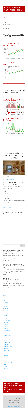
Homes (7, 17)
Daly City (6, 306)
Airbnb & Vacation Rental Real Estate (13, 250)
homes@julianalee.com (14, 406)
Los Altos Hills (7, 320)
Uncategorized (6, 281)
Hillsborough (7, 317)
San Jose (6, 355)
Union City (6, 366)
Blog (4, 17)
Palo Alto (6, 340)
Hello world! (6, 278)
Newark (5, 337)
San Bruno (6, 348)
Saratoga (6, 360)
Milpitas (6, 328)
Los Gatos (6, 322)
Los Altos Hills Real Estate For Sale (13, 386)
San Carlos (6, 350)
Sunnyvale (6, 364)
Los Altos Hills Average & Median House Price (12, 44)
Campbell (6, 302)
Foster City (6, 310)
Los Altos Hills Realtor (11, 383)
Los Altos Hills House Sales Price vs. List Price (12, 100)
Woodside (6, 368)
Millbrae (6, 326)
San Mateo (6, 357)
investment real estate (8, 253)
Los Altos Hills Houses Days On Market (13, 119)
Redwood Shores (8, 346)
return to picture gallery (8, 179)
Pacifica (5, 339)
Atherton (6, 295)
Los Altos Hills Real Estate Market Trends (13, 390)
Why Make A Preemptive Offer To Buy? (13, 264)
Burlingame (7, 300)
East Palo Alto (7, 308)
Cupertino (6, 304)
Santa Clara (6, 359)
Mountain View (7, 335)
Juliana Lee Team (8, 251)
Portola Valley (7, 342)
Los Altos (6, 319)
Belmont (6, 297)
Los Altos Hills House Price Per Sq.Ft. (14, 63)
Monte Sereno (7, 330)
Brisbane (6, 299)
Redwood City (7, 344)
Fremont (6, 315)
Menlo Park (6, 324)
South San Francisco (8, 362)
